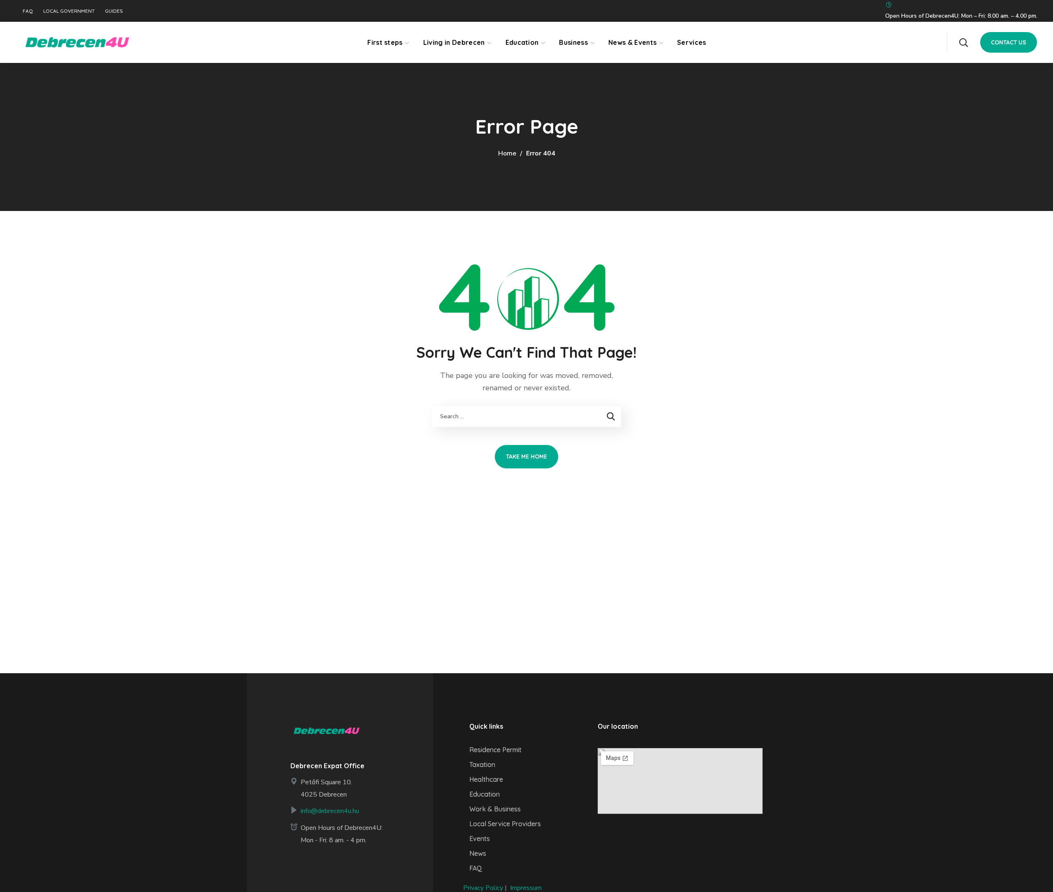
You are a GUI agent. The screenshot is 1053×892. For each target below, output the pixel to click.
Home (507, 153)
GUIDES (114, 11)
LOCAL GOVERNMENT (69, 11)
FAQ (28, 11)
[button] (963, 42)
